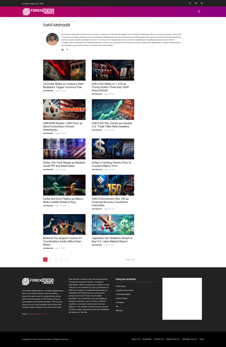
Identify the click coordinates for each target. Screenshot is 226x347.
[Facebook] (190, 3)
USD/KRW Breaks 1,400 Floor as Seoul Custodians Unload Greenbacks (62, 126)
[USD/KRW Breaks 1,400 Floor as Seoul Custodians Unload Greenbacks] (64, 109)
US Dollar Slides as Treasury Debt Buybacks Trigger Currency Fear (63, 85)
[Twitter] (201, 3)
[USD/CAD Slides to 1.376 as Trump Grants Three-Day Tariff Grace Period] (113, 70)
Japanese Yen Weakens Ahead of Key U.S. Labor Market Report (112, 240)
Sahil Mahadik (48, 91)
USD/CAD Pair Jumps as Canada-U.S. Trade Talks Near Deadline (112, 125)
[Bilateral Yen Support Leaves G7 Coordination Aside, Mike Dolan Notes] (64, 224)
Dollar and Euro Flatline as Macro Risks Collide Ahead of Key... (63, 200)
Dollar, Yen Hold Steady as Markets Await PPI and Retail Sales (64, 164)
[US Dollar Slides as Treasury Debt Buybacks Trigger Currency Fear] (64, 70)
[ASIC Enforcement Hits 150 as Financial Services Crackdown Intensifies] (113, 185)
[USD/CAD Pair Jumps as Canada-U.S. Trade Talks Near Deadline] (113, 109)
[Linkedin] (63, 49)
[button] (199, 12)
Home (45, 21)
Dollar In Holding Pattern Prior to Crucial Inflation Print (111, 164)
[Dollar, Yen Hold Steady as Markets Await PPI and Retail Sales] (64, 149)
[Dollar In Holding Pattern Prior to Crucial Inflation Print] (113, 149)
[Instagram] (196, 3)
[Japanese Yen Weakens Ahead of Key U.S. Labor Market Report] (113, 224)
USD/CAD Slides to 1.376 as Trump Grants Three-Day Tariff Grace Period (110, 87)
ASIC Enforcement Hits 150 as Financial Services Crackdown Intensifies (110, 202)
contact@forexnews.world (38, 314)
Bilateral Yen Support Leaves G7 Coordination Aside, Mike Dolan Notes (62, 241)
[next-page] (67, 259)
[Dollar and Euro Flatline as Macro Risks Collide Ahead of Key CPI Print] (64, 185)
